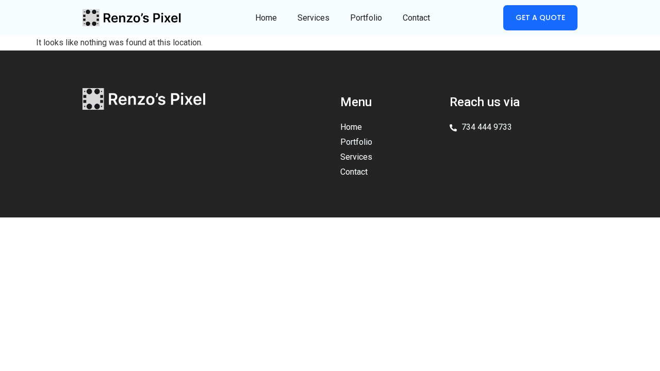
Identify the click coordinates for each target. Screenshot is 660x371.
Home (266, 18)
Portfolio (366, 18)
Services (313, 18)
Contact (416, 18)
